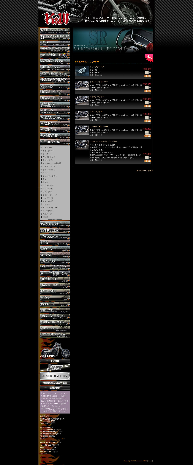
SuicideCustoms (55, 367)
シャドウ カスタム (55, 105)
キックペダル (48, 160)
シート (45, 173)
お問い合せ (55, 388)
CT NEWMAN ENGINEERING (55, 31)
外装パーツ (47, 214)
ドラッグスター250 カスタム (55, 92)
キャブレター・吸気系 (52, 163)
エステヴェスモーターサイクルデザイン (55, 43)
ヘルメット (55, 310)
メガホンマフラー (97, 97)
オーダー (46, 154)
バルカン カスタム (55, 111)
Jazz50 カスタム (55, 261)
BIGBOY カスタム (55, 267)
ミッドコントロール (51, 208)
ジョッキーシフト (50, 176)
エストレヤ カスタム (55, 230)
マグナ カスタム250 (55, 123)
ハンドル (55, 285)
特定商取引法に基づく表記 (55, 383)
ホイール (55, 304)
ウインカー (47, 147)
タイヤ (45, 179)
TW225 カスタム (55, 236)
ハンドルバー (48, 185)
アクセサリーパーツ (55, 322)
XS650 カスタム (55, 255)
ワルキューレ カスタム (55, 135)
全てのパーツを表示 (145, 171)
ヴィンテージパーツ (55, 329)
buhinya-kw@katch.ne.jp (50, 440)
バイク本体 (55, 335)
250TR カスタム (55, 248)
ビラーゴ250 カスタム (55, 117)
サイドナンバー (49, 166)
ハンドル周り (48, 189)
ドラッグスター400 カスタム (55, 98)
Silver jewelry (55, 376)
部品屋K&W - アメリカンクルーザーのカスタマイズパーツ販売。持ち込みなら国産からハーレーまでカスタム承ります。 (54, 10)
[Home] (150, 461)
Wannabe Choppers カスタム (55, 61)
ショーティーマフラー (99, 127)
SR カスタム (55, 142)
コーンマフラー (96, 112)
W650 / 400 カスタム (55, 224)
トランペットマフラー (99, 82)
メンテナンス (48, 211)
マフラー (46, 204)
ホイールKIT (48, 201)
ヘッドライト (48, 198)
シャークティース (97, 67)
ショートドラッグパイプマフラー (103, 141)
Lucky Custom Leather (55, 74)
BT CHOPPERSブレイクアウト (55, 68)
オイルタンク (48, 151)
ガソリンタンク (49, 157)
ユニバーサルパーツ (55, 316)
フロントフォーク (50, 195)
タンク (45, 182)
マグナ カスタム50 (55, 129)
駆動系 (45, 217)
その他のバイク (55, 273)
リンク (55, 361)
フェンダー (47, 192)
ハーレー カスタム (55, 80)
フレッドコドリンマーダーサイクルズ (55, 49)
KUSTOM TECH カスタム (55, 55)
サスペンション (49, 170)
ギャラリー (55, 348)
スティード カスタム (55, 86)
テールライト (55, 292)
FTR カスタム (55, 242)
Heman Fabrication (55, 37)
